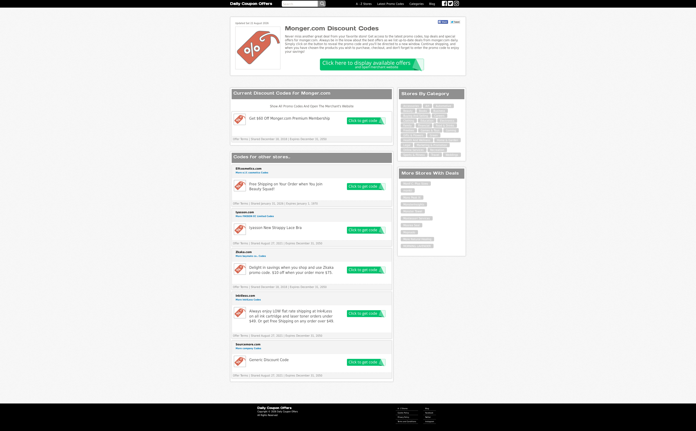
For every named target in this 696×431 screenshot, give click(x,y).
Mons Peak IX (412, 197)
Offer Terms (240, 139)
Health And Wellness (416, 140)
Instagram (429, 421)
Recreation (437, 150)
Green (434, 135)
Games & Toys (430, 130)
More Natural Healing (417, 239)
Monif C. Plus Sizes (415, 183)
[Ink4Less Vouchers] (240, 312)
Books (423, 111)
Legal (406, 145)
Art (427, 106)
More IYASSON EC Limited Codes (255, 216)
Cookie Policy (403, 413)
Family (407, 125)
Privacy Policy (403, 417)
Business (439, 111)
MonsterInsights (413, 204)
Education (427, 120)
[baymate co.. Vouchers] (240, 269)
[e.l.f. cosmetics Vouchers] (240, 185)
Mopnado (409, 232)
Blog (432, 4)
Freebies (408, 130)
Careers (439, 115)
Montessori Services (416, 218)
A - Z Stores (364, 4)
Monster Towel (412, 211)
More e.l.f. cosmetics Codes (252, 172)
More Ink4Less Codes (248, 299)
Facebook (429, 413)
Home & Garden (447, 140)
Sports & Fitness (414, 155)
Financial (424, 125)
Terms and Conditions (407, 421)
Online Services (413, 150)
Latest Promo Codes (390, 4)
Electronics (447, 120)
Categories (416, 4)
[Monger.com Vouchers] (240, 119)
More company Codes (248, 348)
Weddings (452, 155)
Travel (435, 155)
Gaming (451, 130)
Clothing (408, 120)
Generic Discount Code (269, 360)
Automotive (443, 106)
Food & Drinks (445, 125)
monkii (407, 190)
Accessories (411, 106)
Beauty (408, 111)
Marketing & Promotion (432, 145)
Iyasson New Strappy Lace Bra (275, 227)
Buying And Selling (415, 115)
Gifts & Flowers (413, 135)
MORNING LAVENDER (417, 246)
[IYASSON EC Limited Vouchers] (240, 229)
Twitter (428, 417)
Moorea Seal (411, 225)
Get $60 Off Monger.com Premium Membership (289, 118)
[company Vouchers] (240, 361)
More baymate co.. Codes (251, 256)
